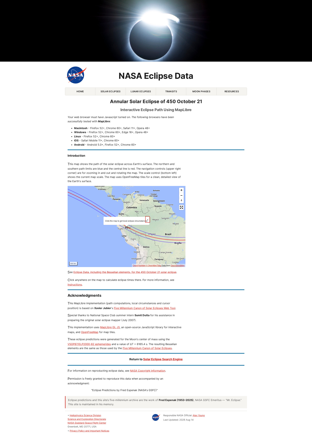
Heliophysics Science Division (85, 415)
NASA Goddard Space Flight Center (87, 422)
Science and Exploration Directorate (87, 419)
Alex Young (199, 415)
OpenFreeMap (139, 265)
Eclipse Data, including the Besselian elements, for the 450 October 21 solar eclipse (124, 272)
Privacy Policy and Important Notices (89, 430)
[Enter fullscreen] (181, 207)
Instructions (75, 284)
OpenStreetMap (178, 265)
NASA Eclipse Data (156, 76)
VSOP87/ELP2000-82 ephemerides (89, 344)
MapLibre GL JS (110, 327)
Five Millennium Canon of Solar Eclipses (147, 348)
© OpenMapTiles (153, 265)
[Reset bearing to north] (181, 200)
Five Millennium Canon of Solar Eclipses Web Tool (144, 308)
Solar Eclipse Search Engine (163, 359)
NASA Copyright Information (147, 370)
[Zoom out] (181, 195)
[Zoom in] (181, 190)
